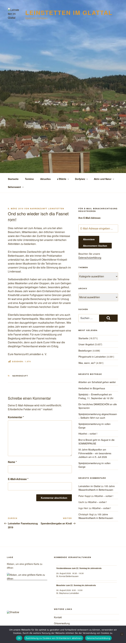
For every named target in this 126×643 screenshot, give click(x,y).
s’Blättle (61, 179)
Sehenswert (14, 187)
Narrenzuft (20, 376)
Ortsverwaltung (62, 623)
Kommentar (16, 417)
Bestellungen (85, 350)
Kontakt (58, 617)
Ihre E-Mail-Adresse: (89, 217)
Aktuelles (45, 179)
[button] (12, 600)
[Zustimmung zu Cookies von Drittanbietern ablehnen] (122, 634)
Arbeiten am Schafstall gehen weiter (97, 382)
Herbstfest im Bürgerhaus (91, 388)
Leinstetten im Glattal (68, 12)
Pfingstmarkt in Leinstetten (92, 356)
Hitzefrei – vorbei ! (87, 433)
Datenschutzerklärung (89, 257)
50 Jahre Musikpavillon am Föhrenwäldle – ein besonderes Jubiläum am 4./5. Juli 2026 (94, 453)
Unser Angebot (86, 344)
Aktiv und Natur (102, 179)
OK (19, 638)
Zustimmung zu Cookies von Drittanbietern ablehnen (54, 638)
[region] (27, 602)
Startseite (13, 179)
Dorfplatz (80, 179)
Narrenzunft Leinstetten (47, 208)
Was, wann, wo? (86, 362)
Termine (29, 179)
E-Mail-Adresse (18, 479)
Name (12, 462)
